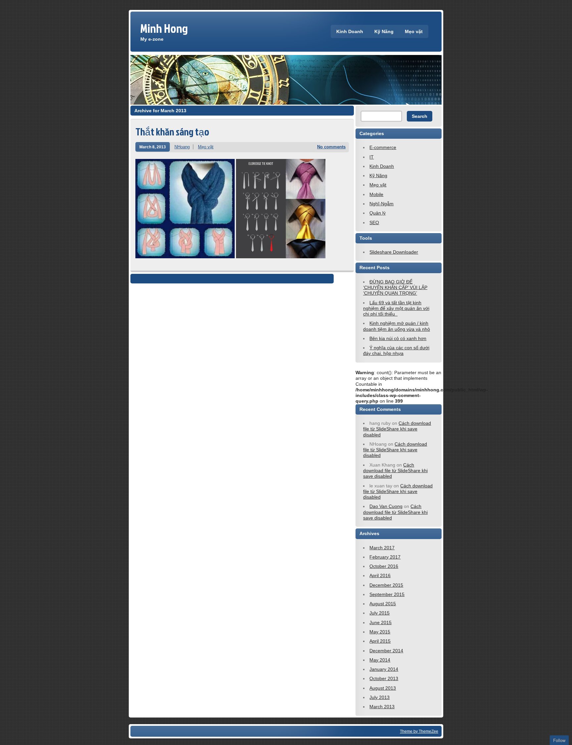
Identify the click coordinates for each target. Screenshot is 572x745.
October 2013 (383, 678)
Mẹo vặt (414, 31)
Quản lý (377, 213)
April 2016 (380, 575)
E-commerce (382, 147)
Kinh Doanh (349, 31)
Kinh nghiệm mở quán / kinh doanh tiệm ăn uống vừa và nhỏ (396, 326)
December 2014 (386, 650)
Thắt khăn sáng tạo (172, 131)
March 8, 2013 (152, 147)
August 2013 (382, 688)
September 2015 (387, 594)
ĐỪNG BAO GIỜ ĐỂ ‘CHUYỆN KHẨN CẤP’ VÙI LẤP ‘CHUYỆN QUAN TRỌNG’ (395, 287)
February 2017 (385, 557)
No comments (331, 146)
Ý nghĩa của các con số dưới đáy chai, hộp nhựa (396, 350)
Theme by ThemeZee (419, 731)
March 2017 (382, 547)
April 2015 (380, 641)
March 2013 (382, 706)
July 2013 (379, 697)
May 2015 (379, 631)
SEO (374, 222)
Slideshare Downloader (393, 252)
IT (371, 157)
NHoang (182, 146)
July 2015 (379, 613)
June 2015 (380, 622)
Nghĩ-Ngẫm (381, 203)
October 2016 (383, 566)
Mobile (376, 194)
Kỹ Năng (384, 31)
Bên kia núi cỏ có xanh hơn (397, 338)
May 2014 (379, 660)
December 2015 (386, 585)
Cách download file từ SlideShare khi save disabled (397, 429)
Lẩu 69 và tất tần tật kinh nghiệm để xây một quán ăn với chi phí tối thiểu (396, 308)
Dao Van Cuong (386, 506)
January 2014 (383, 669)
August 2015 (382, 603)
